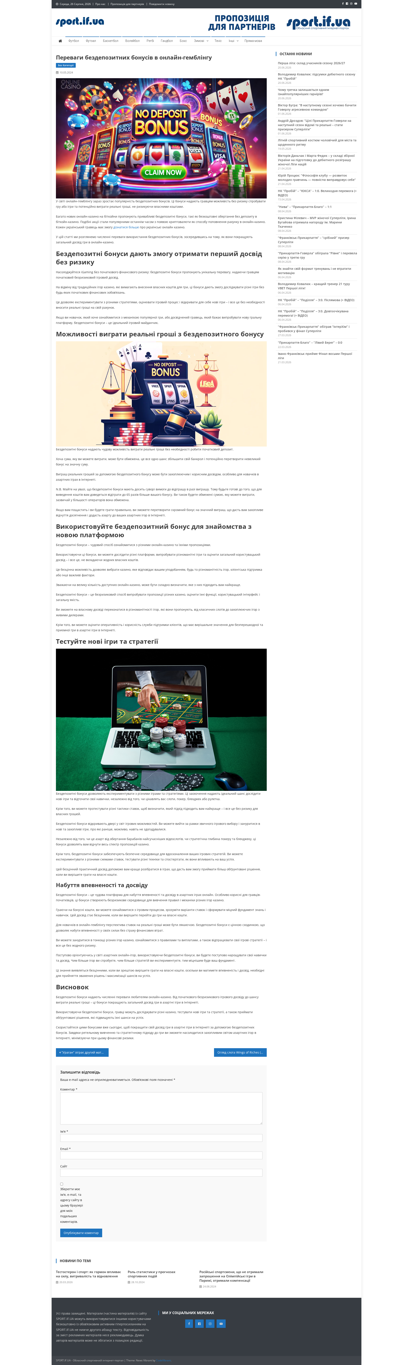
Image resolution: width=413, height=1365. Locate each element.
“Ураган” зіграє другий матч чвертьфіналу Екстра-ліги (85, 1052)
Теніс (218, 41)
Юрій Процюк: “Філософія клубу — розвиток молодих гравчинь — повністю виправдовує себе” (317, 177)
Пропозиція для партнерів (127, 4)
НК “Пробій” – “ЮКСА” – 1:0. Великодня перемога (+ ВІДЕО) (317, 193)
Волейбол (132, 41)
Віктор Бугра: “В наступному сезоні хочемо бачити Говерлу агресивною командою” (317, 107)
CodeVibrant (163, 1360)
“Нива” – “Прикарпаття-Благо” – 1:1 (305, 207)
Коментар (68, 1089)
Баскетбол (110, 41)
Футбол (74, 41)
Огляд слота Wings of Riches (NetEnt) (242, 1052)
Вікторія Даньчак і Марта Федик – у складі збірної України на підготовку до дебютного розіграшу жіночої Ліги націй (316, 160)
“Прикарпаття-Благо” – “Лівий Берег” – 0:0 (310, 342)
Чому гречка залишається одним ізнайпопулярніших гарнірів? (303, 92)
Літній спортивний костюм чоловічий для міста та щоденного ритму (317, 142)
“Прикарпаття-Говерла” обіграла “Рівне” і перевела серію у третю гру (317, 255)
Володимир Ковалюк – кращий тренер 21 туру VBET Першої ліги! (314, 286)
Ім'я (64, 1131)
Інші (231, 41)
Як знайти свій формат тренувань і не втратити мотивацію (314, 271)
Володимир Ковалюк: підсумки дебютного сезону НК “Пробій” (316, 76)
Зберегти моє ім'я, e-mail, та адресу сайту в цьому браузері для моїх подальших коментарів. (71, 1205)
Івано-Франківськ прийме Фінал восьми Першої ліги (315, 356)
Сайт (63, 1166)
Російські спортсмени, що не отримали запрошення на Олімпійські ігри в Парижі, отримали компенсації (231, 1276)
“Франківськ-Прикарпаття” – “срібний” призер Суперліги (313, 240)
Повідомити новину (161, 4)
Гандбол (167, 41)
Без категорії (66, 65)
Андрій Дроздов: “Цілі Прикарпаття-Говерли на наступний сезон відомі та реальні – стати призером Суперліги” (314, 125)
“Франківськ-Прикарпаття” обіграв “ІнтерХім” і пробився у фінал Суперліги (314, 329)
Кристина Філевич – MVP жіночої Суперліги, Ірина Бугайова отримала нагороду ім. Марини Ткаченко (317, 222)
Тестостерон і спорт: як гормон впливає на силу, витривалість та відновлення (88, 1274)
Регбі (150, 41)
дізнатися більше (126, 227)
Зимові (199, 41)
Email (65, 1149)
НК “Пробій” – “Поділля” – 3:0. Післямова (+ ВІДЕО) (316, 300)
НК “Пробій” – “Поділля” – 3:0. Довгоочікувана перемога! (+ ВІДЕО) (313, 313)
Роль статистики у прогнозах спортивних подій (151, 1274)
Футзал (91, 41)
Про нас (100, 4)
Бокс (183, 41)
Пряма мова (253, 41)
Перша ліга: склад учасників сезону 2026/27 (311, 63)
